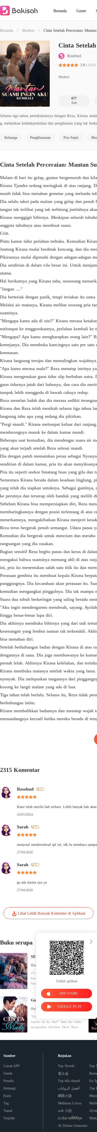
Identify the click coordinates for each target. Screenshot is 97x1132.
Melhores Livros (69, 1103)
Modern (28, 30)
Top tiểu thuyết (69, 1081)
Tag (6, 1103)
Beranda (6, 30)
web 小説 (65, 1111)
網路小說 (65, 1096)
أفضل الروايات (69, 1088)
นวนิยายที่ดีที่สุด (70, 1118)
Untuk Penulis (8, 1077)
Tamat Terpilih (9, 1114)
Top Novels (66, 1066)
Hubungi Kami (9, 1092)
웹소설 (63, 1073)
